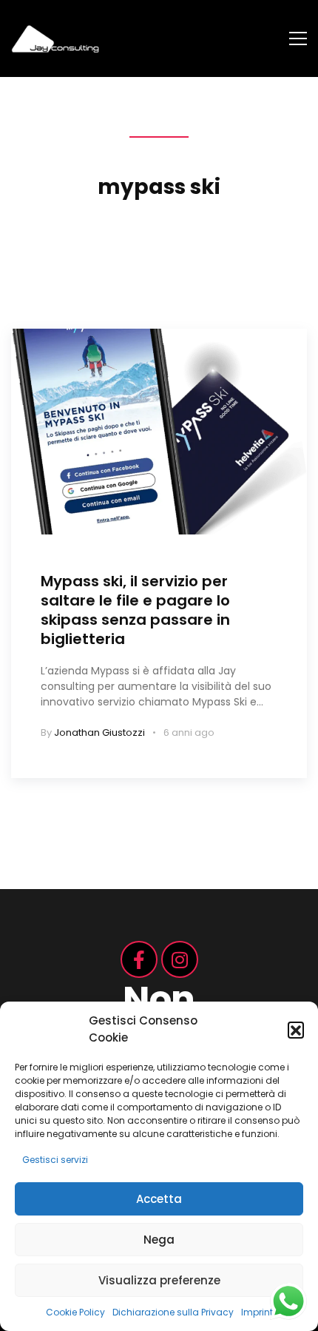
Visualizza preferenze (159, 1280)
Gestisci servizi (55, 1159)
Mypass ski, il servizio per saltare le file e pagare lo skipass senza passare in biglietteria (135, 610)
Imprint (257, 1312)
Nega (159, 1239)
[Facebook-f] (139, 959)
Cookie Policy (75, 1312)
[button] (295, 1029)
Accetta (159, 1199)
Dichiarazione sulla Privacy (173, 1312)
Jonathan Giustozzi (99, 732)
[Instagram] (179, 959)
